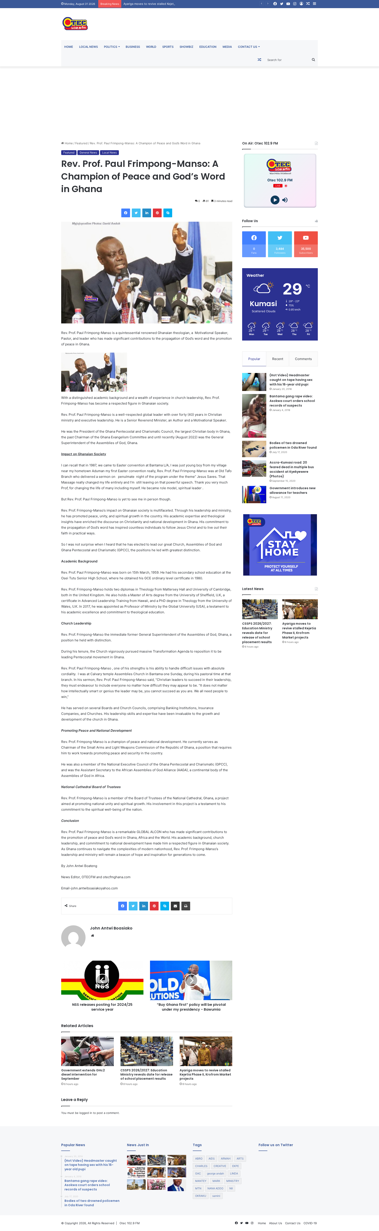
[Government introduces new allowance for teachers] (254, 494)
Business (133, 46)
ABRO (198, 1158)
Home (68, 46)
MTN (198, 1188)
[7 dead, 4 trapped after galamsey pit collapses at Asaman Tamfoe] (156, 1172)
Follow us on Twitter (276, 1145)
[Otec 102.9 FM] (101, 23)
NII (231, 1188)
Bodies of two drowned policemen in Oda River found (293, 445)
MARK (216, 1181)
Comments (303, 359)
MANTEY (200, 1181)
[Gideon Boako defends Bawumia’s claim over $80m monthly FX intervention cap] (177, 1185)
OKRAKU (200, 1195)
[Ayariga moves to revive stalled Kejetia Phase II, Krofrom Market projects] (206, 1051)
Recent (277, 359)
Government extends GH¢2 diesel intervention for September (83, 1074)
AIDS (212, 1158)
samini (216, 1195)
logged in (85, 1113)
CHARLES (201, 1166)
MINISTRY (232, 1181)
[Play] (275, 200)
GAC (198, 1173)
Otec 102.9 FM (130, 1223)
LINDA (234, 1173)
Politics (110, 46)
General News (88, 152)
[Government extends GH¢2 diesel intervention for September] (87, 1051)
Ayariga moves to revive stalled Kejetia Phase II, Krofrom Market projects (173, 3)
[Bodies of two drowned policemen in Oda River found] (254, 449)
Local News (88, 46)
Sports (167, 46)
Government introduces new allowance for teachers (293, 490)
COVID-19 (310, 1223)
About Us (275, 1223)
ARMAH (226, 1158)
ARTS (240, 1158)
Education (207, 46)
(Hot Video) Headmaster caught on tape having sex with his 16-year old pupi (291, 380)
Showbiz (186, 46)
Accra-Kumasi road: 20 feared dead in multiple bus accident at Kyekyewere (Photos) (292, 469)
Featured (81, 143)
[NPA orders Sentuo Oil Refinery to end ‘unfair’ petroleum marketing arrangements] (136, 1184)
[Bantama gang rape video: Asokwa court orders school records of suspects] (254, 416)
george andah (215, 1173)
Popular (254, 359)
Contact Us (247, 46)
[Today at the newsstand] (136, 1172)
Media (227, 46)
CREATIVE (220, 1166)
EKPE (235, 1166)
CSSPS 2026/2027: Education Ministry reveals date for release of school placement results (146, 1074)
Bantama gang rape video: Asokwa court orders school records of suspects (292, 401)
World (151, 46)
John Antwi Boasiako (111, 928)
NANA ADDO (215, 1188)
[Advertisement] (189, 103)
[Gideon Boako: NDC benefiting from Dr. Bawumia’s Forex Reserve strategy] (177, 1172)
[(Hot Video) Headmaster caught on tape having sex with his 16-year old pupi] (254, 382)
